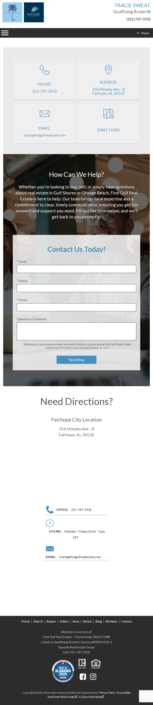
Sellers (64, 621)
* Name (22, 281)
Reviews (111, 621)
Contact (126, 621)
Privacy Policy (107, 692)
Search (38, 621)
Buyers (51, 621)
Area (76, 621)
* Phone (22, 300)
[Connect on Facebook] (83, 678)
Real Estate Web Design (61, 696)
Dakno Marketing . (92, 696)
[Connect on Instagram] (93, 678)
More (145, 33)
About (87, 621)
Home (25, 621)
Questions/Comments (32, 319)
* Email (21, 261)
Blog (98, 621)
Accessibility (124, 692)
